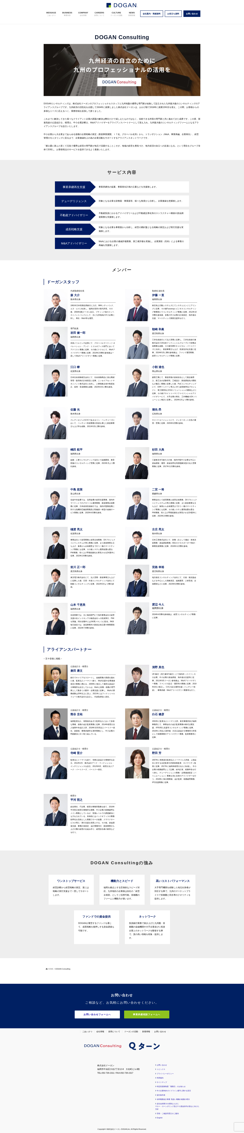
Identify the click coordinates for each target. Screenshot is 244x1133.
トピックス (161, 1069)
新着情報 (146, 1031)
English (160, 1118)
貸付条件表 (161, 1095)
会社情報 (100, 1031)
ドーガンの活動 (131, 1031)
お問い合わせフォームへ (97, 1014)
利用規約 (160, 1078)
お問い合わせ (160, 1031)
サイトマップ (162, 1082)
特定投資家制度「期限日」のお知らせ (171, 1086)
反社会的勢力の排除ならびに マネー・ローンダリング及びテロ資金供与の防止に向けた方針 (177, 1106)
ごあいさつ (87, 1031)
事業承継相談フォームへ (146, 1014)
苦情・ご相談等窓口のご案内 (168, 1114)
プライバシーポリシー (165, 1074)
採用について (114, 1031)
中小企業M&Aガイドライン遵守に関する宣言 (174, 1091)
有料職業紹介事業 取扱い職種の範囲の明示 (173, 1099)
